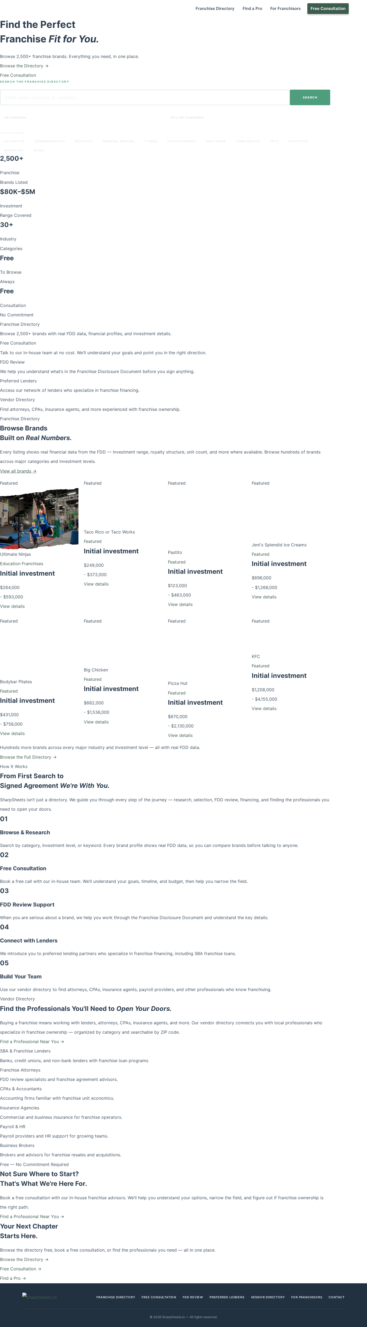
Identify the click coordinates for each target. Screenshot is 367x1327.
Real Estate (298, 141)
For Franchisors (285, 8)
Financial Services (118, 141)
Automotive (14, 141)
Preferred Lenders (18, 380)
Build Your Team (21, 976)
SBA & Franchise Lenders (25, 1051)
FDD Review (12, 362)
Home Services (248, 141)
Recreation (13, 150)
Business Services (50, 141)
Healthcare (216, 141)
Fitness (151, 141)
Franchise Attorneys (20, 1070)
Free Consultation (328, 8)
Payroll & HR (12, 1126)
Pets (274, 141)
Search (310, 97)
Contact (337, 1297)
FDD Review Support (27, 904)
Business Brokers (17, 1145)
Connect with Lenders (28, 940)
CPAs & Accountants (21, 1088)
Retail (39, 150)
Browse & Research (25, 832)
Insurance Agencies (19, 1107)
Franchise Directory (215, 8)
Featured (93, 541)
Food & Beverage (181, 141)
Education (84, 141)
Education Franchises (21, 563)
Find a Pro (252, 8)
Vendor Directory (17, 399)
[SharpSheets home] (47, 1297)
